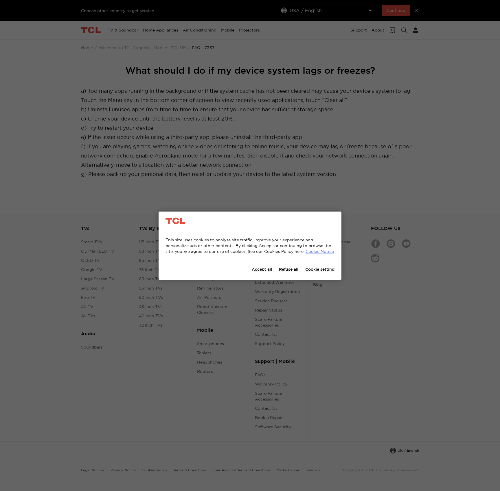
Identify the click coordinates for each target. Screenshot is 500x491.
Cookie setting (319, 269)
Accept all (262, 269)
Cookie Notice (320, 251)
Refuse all (288, 269)
